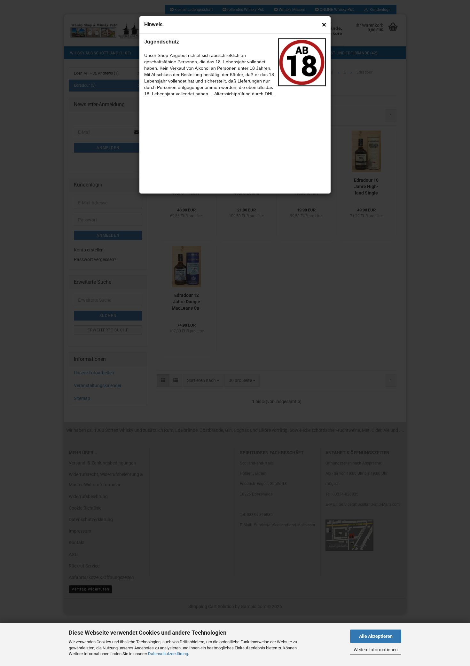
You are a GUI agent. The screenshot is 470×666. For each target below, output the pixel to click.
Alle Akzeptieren (376, 636)
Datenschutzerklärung (168, 653)
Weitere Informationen (376, 649)
